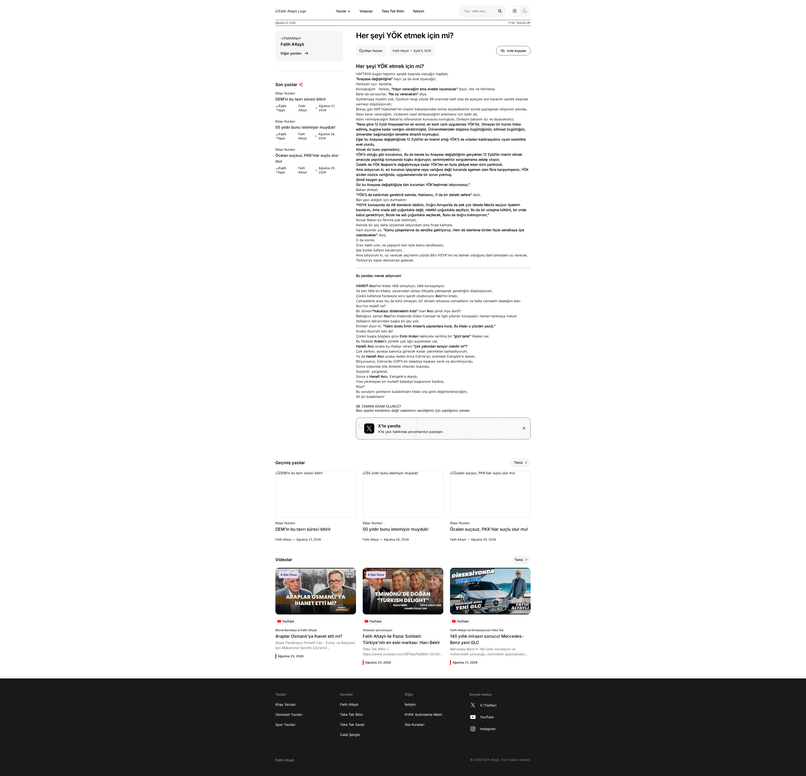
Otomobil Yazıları (288, 714)
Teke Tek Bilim (393, 11)
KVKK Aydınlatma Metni (423, 714)
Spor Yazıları (285, 724)
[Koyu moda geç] (520, 11)
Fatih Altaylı (349, 704)
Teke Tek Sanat (352, 724)
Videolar (366, 11)
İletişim (418, 11)
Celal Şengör (350, 735)
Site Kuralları (414, 724)
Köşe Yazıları (285, 704)
